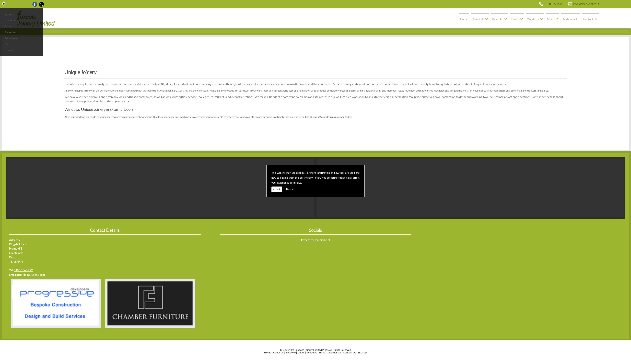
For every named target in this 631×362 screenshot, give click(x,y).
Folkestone (11, 38)
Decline (289, 189)
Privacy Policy (312, 177)
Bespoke (497, 18)
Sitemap (362, 352)
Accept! (277, 189)
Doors (515, 18)
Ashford (9, 14)
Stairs (550, 18)
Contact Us (590, 18)
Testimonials (570, 18)
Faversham (11, 32)
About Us (478, 18)
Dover (8, 26)
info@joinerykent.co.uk (586, 4)
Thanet (9, 50)
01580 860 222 (553, 4)
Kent (7, 44)
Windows (533, 18)
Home (464, 18)
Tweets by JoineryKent (315, 240)
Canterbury (11, 20)
